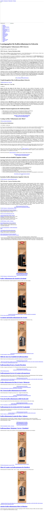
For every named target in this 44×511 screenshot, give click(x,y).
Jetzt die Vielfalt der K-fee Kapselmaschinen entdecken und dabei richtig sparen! (22, 412)
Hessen (4, 25)
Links (4, 41)
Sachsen (4, 38)
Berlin (4, 37)
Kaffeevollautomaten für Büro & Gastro (22, 464)
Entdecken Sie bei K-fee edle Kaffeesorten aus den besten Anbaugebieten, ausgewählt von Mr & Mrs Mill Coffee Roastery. (22, 379)
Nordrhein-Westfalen (6, 30)
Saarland (4, 36)
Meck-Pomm (5, 35)
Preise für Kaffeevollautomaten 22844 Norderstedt (14, 398)
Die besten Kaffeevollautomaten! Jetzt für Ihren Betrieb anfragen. (22, 274)
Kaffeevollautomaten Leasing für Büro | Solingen (13, 416)
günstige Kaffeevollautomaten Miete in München (13, 506)
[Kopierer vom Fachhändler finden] (22, 116)
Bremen (4, 32)
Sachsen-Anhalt (5, 39)
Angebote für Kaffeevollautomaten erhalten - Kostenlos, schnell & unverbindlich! (22, 314)
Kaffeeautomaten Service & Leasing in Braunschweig (15, 373)
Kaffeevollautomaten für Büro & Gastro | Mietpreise (15, 382)
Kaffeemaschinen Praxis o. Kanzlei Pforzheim (13, 365)
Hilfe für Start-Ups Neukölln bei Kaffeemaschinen (14, 356)
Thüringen (4, 31)
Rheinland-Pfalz (5, 34)
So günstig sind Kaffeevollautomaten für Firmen (13, 317)
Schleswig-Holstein (6, 27)
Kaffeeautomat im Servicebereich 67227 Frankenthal (15, 407)
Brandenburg (5, 29)
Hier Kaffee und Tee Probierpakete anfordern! (22, 154)
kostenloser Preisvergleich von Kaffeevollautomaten (22, 369)
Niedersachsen (5, 33)
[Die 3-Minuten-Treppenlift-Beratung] (22, 77)
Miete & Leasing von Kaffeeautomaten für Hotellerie (15, 467)
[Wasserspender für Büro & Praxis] (22, 206)
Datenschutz (10, 0)
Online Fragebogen (25, 148)
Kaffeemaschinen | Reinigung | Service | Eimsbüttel (14, 428)
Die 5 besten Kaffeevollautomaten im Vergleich (13, 390)
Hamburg (4, 26)
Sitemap (14, 0)
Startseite (1, 0)
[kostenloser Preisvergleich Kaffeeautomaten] (22, 360)
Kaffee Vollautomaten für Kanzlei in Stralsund (8, 209)
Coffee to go (5, 40)
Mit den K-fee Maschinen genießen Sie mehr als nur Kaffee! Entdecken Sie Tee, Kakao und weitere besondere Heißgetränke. (22, 361)
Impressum (6, 0)
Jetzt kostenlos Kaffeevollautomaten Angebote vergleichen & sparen (22, 353)
